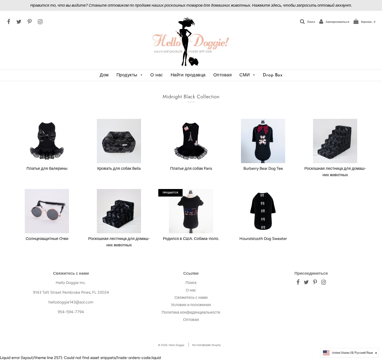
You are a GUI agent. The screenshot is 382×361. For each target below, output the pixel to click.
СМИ (245, 75)
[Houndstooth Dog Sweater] (263, 211)
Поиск (191, 282)
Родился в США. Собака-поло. (191, 238)
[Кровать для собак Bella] (119, 141)
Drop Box (272, 75)
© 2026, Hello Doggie (171, 345)
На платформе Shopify (206, 345)
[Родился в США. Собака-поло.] (191, 211)
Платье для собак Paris (191, 168)
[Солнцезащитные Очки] (47, 211)
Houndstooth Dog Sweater (263, 238)
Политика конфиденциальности (191, 312)
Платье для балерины (47, 168)
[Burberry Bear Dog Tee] (263, 141)
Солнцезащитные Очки (47, 238)
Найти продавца (188, 75)
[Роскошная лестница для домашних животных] (335, 141)
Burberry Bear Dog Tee (263, 168)
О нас (156, 75)
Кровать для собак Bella (119, 168)
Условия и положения (191, 304)
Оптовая (222, 75)
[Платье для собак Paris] (191, 141)
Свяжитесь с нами (191, 297)
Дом (104, 75)
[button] (349, 353)
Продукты (128, 75)
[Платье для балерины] (47, 141)
